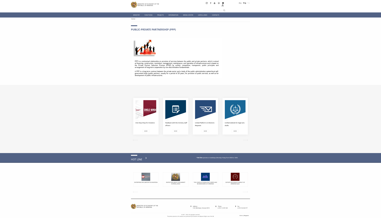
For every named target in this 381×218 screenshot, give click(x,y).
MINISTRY (136, 15)
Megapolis (246, 215)
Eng (244, 3)
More (145, 131)
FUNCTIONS (148, 15)
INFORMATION (173, 15)
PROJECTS (160, 15)
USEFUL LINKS (202, 15)
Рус (248, 3)
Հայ (240, 3)
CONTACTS (215, 15)
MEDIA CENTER (188, 15)
